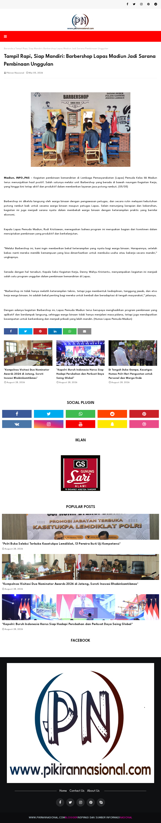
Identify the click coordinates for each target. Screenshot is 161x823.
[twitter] (134, 4)
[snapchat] (112, 424)
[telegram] (155, 4)
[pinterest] (148, 4)
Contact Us (77, 790)
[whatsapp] (80, 414)
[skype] (101, 802)
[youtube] (80, 424)
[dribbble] (144, 424)
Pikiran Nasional (15, 73)
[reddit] (112, 414)
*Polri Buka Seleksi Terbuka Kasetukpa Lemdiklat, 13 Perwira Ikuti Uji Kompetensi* (61, 543)
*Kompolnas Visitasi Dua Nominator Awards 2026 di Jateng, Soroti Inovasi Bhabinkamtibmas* (26, 374)
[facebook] (127, 4)
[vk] (17, 424)
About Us (93, 790)
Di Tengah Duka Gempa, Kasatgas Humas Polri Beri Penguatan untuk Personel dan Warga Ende (130, 374)
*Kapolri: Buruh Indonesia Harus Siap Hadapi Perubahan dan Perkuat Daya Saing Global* (80, 374)
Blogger (71, 817)
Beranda (8, 49)
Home (63, 790)
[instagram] (141, 4)
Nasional (126, 817)
